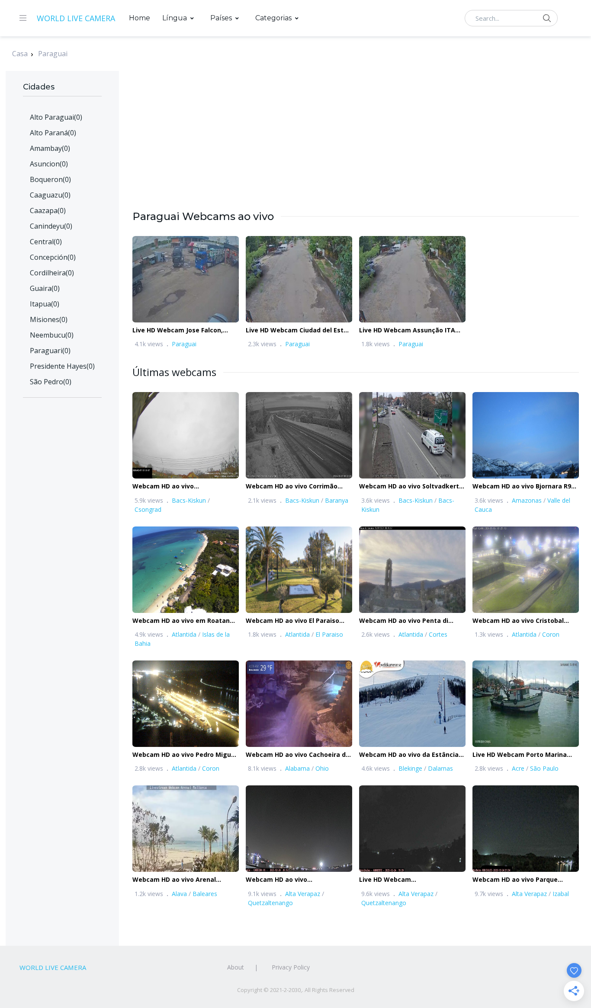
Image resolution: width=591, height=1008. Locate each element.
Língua (174, 18)
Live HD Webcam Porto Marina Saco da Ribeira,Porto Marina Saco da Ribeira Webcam (525, 754)
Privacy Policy (291, 967)
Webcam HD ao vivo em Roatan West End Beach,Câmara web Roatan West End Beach (181, 620)
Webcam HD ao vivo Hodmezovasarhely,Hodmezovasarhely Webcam (193, 486)
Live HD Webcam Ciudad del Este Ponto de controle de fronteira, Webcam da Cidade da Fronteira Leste (296, 330)
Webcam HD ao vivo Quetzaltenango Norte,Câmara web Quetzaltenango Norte (294, 879)
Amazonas (527, 500)
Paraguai (52, 53)
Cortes (438, 634)
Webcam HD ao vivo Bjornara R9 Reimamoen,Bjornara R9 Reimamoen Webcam (521, 486)
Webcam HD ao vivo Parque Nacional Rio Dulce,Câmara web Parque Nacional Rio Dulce (521, 879)
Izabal (560, 894)
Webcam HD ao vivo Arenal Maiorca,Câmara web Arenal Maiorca (176, 879)
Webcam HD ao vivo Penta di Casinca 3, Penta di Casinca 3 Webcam (404, 620)
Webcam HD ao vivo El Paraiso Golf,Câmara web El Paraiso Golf (296, 620)
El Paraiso (329, 634)
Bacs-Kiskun (189, 500)
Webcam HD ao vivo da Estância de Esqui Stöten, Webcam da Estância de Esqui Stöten (409, 754)
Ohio (322, 768)
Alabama (297, 768)
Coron (550, 634)
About (235, 967)
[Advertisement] (355, 148)
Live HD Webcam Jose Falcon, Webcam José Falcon (177, 330)
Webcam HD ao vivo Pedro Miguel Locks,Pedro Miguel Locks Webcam (184, 754)
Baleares (205, 894)
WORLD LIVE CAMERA (76, 18)
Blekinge (410, 768)
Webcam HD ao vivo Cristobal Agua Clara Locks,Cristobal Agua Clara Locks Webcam (523, 620)
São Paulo (544, 768)
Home (139, 18)
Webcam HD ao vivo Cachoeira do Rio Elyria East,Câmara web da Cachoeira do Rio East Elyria (298, 754)
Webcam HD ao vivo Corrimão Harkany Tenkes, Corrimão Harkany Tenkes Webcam (291, 486)
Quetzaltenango (270, 903)
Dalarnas (440, 768)
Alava (179, 894)
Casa (20, 53)
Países (221, 18)
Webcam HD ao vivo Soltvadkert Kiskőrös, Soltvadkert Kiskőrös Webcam (409, 486)
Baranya (336, 500)
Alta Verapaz (302, 894)
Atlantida (184, 634)
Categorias (273, 18)
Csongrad (148, 509)
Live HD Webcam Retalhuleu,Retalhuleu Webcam (408, 879)
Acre (518, 768)
